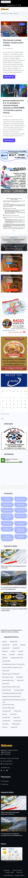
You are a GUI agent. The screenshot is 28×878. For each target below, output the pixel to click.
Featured (16, 648)
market (4, 651)
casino (7, 499)
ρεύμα (4, 727)
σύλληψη (14, 727)
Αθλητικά (7, 504)
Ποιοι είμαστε (5, 781)
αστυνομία (6, 717)
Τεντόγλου (17, 711)
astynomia (5, 644)
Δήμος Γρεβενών (7, 677)
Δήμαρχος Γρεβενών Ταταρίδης (10, 673)
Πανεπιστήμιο (18, 690)
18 (6, 404)
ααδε (4, 714)
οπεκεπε (5, 724)
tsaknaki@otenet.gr (7, 764)
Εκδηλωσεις (20, 516)
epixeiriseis (5, 648)
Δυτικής (20, 680)
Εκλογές (5, 683)
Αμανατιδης (6, 661)
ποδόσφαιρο (16, 724)
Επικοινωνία (5, 784)
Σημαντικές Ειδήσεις (20, 530)
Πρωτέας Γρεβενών (8, 704)
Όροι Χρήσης (6, 870)
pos (4, 654)
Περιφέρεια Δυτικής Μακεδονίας (11, 696)
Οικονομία (7, 529)
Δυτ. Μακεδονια (7, 517)
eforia (22, 644)
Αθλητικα (20, 499)
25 (6, 407)
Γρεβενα (7, 510)
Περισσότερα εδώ (9, 77)
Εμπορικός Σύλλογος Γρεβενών (10, 686)
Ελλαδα (7, 523)
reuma (11, 654)
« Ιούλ (2, 418)
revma (20, 654)
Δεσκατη (20, 510)
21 (17, 404)
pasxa (20, 651)
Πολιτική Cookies (10, 872)
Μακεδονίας (6, 690)
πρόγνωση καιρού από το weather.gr (12, 861)
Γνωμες (20, 504)
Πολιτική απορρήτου (17, 870)
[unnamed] (14, 243)
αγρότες (13, 714)
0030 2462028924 (7, 761)
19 (10, 404)
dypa (15, 644)
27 (14, 407)
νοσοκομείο (17, 720)
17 (2, 404)
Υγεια (21, 536)
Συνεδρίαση (6, 711)
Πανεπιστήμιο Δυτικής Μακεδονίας (11, 693)
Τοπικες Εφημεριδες (7, 537)
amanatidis (13, 641)
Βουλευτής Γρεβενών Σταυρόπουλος (12, 667)
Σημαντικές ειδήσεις (8, 707)
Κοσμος (20, 523)
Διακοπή (19, 677)
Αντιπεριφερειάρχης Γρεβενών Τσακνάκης (13, 664)
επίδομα (16, 717)
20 (14, 404)
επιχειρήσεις (6, 720)
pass (13, 651)
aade (4, 641)
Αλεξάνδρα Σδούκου (16, 657)
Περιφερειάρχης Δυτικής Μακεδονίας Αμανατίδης (13, 700)
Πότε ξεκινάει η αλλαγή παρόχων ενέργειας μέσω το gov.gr (13, 42)
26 (10, 407)
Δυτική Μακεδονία (7, 680)
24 (2, 407)
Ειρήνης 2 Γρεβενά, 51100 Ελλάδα (10, 758)
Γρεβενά (5, 670)
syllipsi (4, 657)
